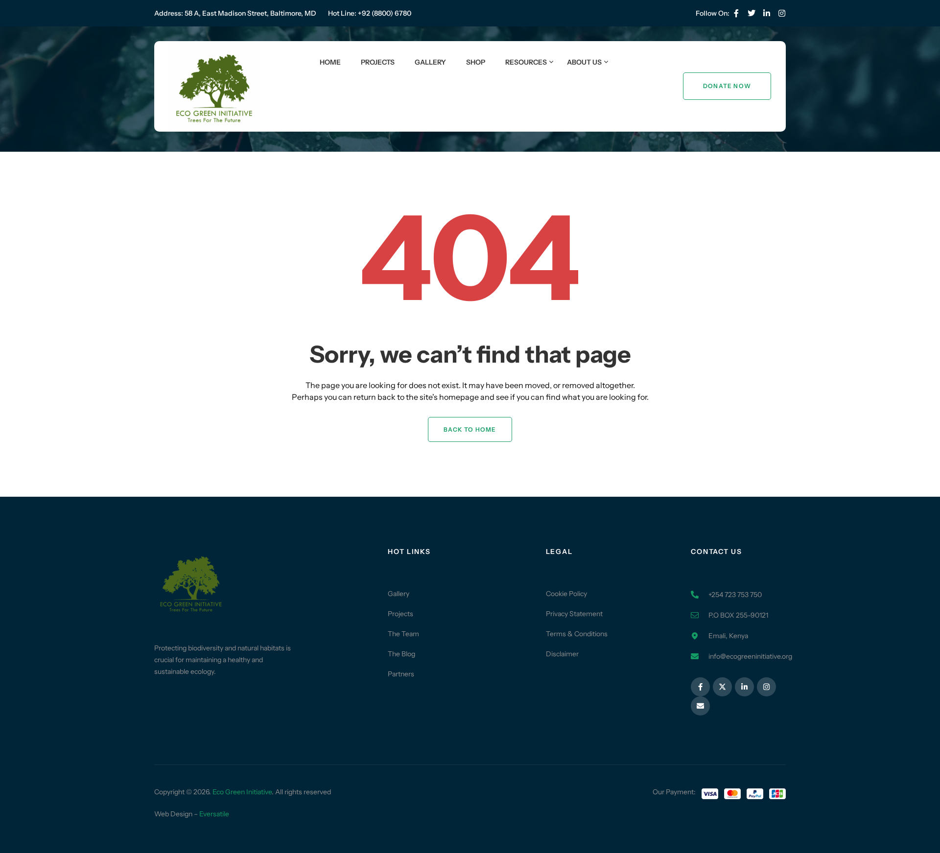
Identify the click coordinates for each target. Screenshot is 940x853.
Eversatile (214, 813)
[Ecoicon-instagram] (782, 13)
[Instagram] (766, 686)
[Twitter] (751, 13)
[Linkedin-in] (767, 13)
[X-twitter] (722, 686)
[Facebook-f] (736, 13)
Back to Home (470, 429)
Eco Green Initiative (242, 791)
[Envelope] (700, 705)
